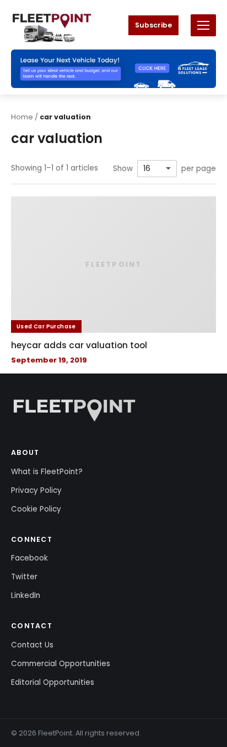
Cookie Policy (36, 509)
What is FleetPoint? (47, 471)
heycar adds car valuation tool (79, 345)
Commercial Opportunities (60, 663)
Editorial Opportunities (52, 682)
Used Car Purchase (46, 326)
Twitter (24, 577)
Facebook (29, 558)
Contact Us (32, 645)
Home (22, 117)
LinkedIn (25, 595)
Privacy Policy (36, 490)
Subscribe (153, 25)
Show (123, 168)
